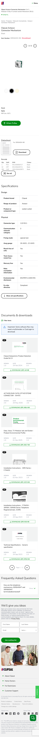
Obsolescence (16, 704)
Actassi (30, 21)
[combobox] (29, 630)
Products (9, 21)
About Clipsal (10, 676)
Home (3, 21)
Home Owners (10, 681)
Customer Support (11, 691)
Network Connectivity (19, 21)
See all (9, 173)
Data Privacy (27, 701)
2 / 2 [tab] (30, 46)
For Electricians (10, 686)
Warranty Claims (5, 704)
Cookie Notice (18, 701)
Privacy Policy (15, 618)
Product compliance (6, 701)
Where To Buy (11, 123)
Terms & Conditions (27, 704)
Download (22, 152)
